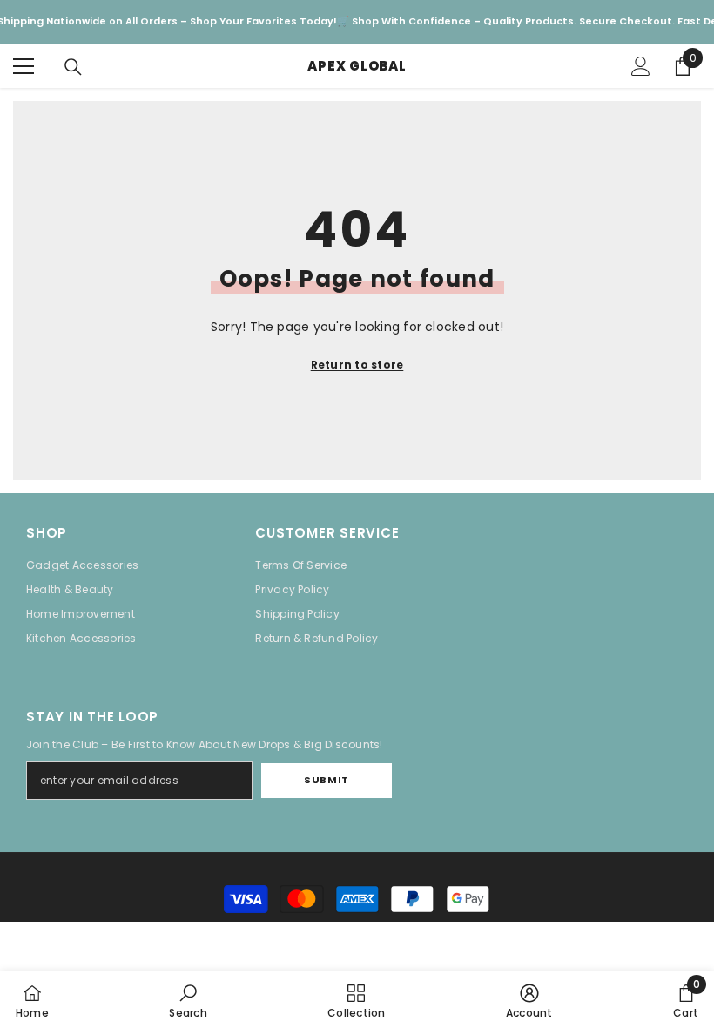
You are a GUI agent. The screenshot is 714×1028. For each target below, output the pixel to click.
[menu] (23, 66)
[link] (187, 1000)
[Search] (73, 67)
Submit (326, 780)
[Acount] (640, 66)
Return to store (357, 364)
